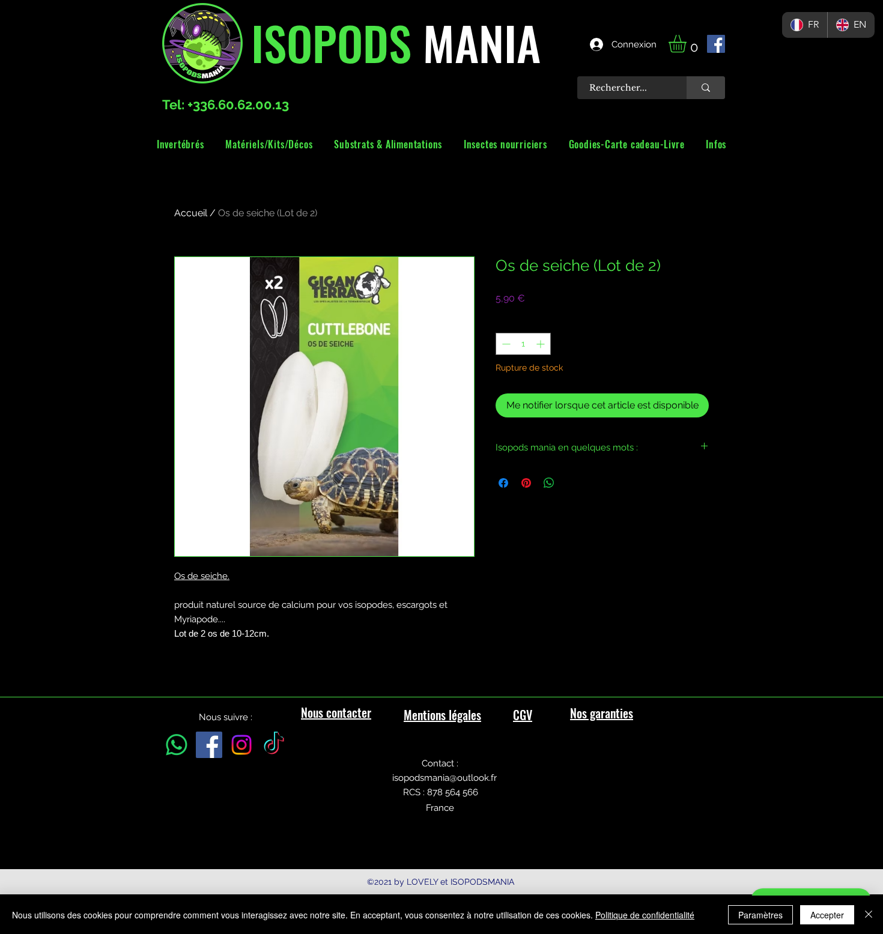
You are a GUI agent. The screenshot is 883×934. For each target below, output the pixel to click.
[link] (688, 43)
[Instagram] (241, 745)
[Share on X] (572, 483)
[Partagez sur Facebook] (503, 483)
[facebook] (716, 44)
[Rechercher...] (706, 87)
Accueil (190, 213)
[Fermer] (868, 914)
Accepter (827, 915)
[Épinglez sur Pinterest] (526, 483)
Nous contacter (336, 712)
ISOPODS (331, 42)
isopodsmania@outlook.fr (444, 777)
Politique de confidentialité (644, 915)
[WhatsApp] (176, 745)
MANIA (476, 42)
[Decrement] (504, 343)
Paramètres (760, 915)
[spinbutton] (523, 343)
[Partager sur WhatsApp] (549, 483)
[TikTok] (274, 745)
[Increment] (541, 343)
